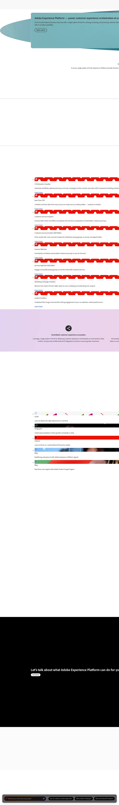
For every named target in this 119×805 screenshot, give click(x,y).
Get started (35, 675)
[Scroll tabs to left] (1, 96)
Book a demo (40, 30)
